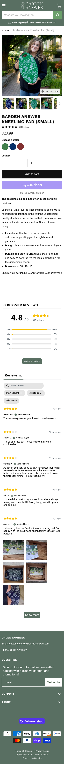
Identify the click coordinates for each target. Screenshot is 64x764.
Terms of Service (23, 751)
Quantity (6, 155)
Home (5, 30)
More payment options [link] (32, 193)
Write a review (32, 361)
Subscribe (54, 682)
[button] (9, 103)
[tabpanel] (32, 501)
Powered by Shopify (32, 758)
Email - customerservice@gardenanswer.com (25, 643)
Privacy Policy (42, 751)
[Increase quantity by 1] (32, 163)
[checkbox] (11, 401)
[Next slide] (59, 103)
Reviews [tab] (13, 375)
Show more (32, 615)
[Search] (57, 15)
